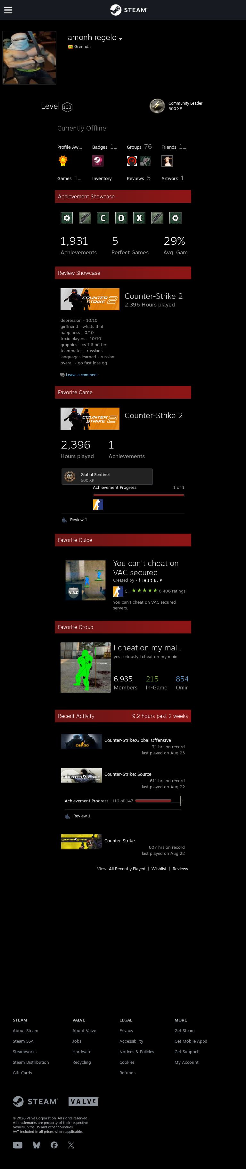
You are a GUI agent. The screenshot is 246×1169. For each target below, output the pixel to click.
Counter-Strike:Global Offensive (137, 740)
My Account (187, 1062)
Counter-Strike (119, 840)
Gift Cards (22, 1072)
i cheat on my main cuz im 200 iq (173, 647)
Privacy (126, 1030)
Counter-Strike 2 (154, 296)
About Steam (25, 1030)
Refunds (127, 1072)
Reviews (180, 868)
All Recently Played (127, 868)
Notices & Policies (136, 1051)
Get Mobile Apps (191, 1041)
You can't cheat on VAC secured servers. (146, 572)
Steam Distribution (31, 1062)
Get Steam (185, 1030)
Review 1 (78, 519)
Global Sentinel (95, 474)
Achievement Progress (114, 487)
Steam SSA (23, 1041)
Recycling (81, 1062)
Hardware (81, 1051)
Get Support (186, 1051)
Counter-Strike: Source (128, 774)
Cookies (127, 1062)
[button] (56, 105)
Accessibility (131, 1041)
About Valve (84, 1030)
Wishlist (159, 868)
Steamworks (25, 1051)
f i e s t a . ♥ (150, 580)
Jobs (76, 1041)
